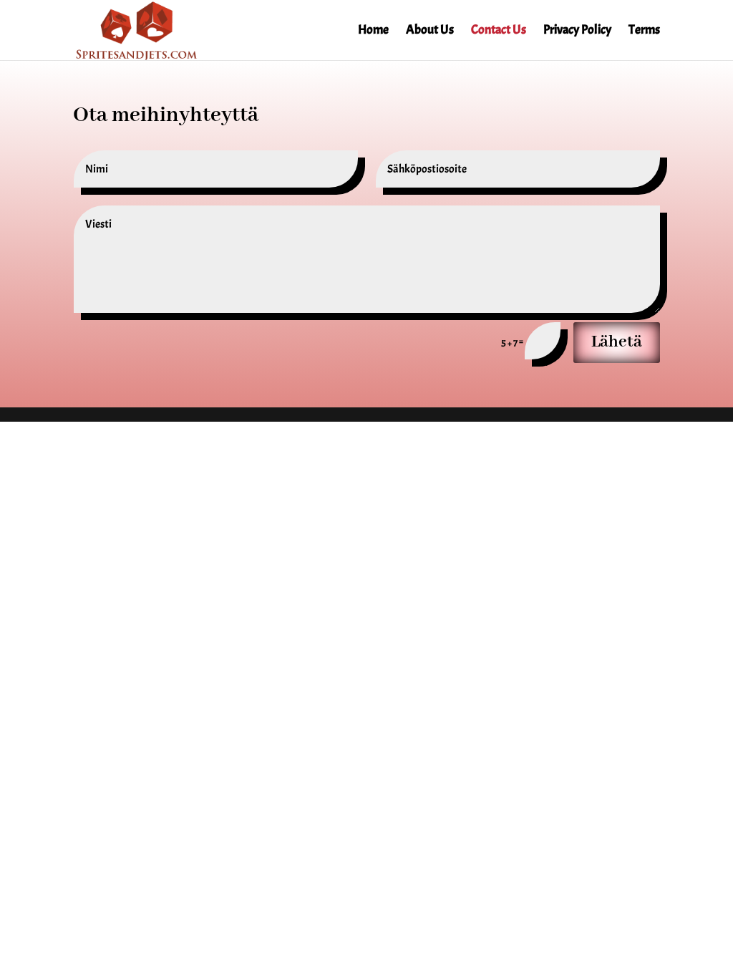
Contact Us (498, 31)
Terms (644, 31)
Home (373, 31)
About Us (430, 31)
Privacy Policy (577, 31)
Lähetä (616, 341)
